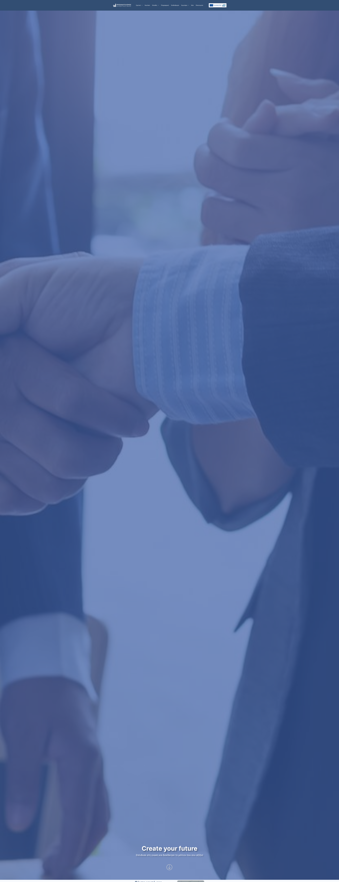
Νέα (192, 5)
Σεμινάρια (184, 5)
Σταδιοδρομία (175, 5)
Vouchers (147, 5)
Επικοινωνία (199, 5)
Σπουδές (154, 5)
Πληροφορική (165, 5)
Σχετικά (138, 5)
